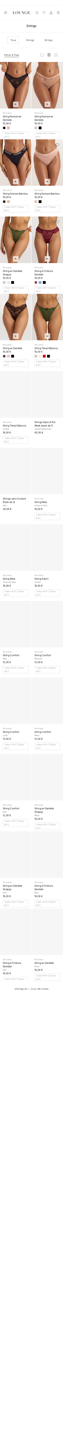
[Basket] (58, 12)
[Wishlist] (44, 12)
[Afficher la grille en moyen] (49, 55)
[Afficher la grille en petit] (56, 55)
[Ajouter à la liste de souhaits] (26, 67)
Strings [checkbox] (30, 40)
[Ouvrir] (5, 12)
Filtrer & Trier (11, 54)
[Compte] (51, 12)
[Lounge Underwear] (21, 12)
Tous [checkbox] (13, 40)
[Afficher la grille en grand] (42, 55)
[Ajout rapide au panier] (16, 104)
